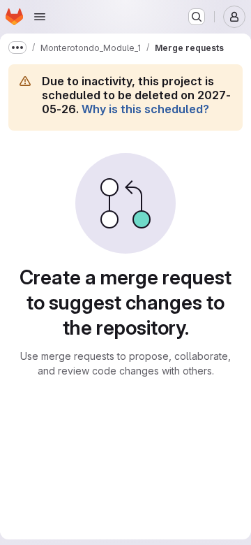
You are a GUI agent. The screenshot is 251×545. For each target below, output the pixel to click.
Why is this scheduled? (145, 109)
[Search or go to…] (196, 16)
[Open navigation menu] (40, 17)
